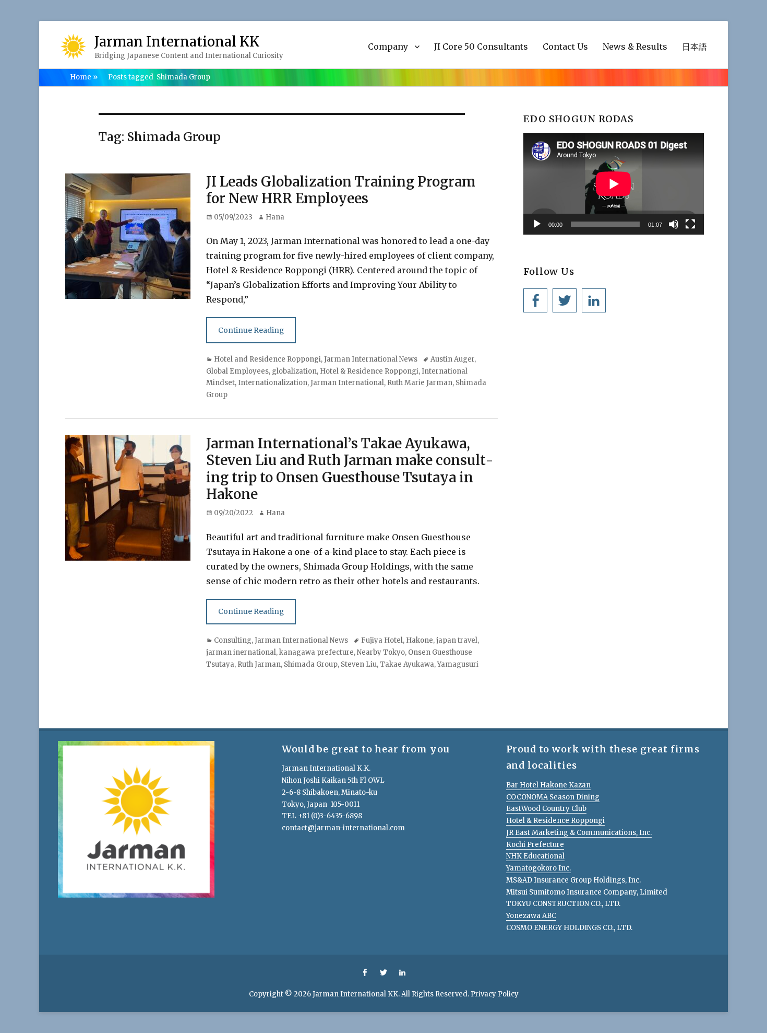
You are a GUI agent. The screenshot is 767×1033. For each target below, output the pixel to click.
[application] (613, 184)
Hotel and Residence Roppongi (267, 359)
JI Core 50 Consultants (481, 46)
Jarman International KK (176, 41)
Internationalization (272, 382)
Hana (275, 217)
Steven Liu (359, 664)
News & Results (635, 46)
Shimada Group (311, 664)
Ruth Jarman (259, 664)
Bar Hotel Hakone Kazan (548, 785)
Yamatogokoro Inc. (538, 868)
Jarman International (347, 382)
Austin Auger (452, 359)
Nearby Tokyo (381, 652)
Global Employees (237, 371)
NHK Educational (535, 856)
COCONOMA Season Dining (553, 797)
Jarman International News (370, 359)
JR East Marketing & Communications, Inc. (579, 832)
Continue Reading (251, 330)
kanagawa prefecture (316, 652)
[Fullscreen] (690, 224)
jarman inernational (241, 652)
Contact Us (565, 46)
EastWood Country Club (546, 808)
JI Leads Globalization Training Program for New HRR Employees (340, 190)
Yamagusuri (457, 664)
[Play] (537, 224)
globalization (294, 371)
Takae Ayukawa (407, 664)
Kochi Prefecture (535, 844)
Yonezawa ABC (531, 915)
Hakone (419, 640)
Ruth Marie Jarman (419, 382)
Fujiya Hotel (382, 640)
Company (388, 46)
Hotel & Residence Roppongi (369, 371)
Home (84, 77)
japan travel (456, 640)
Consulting (232, 640)
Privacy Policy (495, 994)
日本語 (694, 46)
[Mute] (673, 224)
